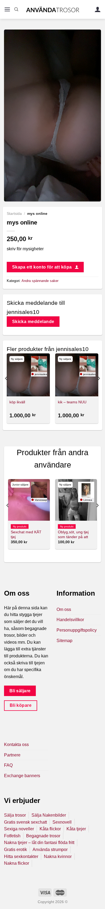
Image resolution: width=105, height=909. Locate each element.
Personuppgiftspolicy (77, 630)
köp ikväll (17, 402)
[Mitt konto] (97, 9)
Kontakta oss (16, 744)
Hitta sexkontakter (21, 856)
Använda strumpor (50, 849)
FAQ (8, 765)
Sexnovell (62, 822)
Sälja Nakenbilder (49, 815)
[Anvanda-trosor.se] (53, 9)
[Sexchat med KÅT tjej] (29, 500)
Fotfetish (12, 836)
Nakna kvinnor (58, 856)
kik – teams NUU (72, 402)
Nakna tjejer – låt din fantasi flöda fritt (39, 842)
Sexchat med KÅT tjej (26, 534)
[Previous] (6, 389)
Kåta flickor (50, 829)
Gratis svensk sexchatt (25, 822)
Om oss (64, 609)
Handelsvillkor (70, 619)
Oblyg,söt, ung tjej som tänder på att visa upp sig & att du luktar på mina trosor (75, 539)
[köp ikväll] (28, 374)
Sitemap (64, 640)
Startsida (14, 214)
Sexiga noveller (19, 829)
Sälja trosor (15, 815)
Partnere (12, 755)
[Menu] (7, 9)
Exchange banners (22, 775)
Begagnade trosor (43, 836)
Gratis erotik (15, 849)
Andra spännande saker (40, 281)
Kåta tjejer (76, 829)
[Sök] (16, 9)
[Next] (98, 389)
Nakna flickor (16, 863)
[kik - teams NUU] (76, 374)
